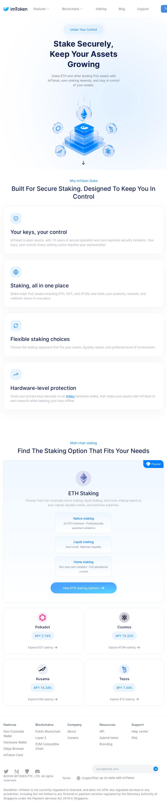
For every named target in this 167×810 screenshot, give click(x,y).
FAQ (134, 738)
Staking (101, 9)
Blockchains (70, 9)
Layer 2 (40, 738)
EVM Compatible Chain (47, 746)
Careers (72, 738)
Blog (122, 9)
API (102, 731)
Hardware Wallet (15, 742)
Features (39, 9)
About (71, 731)
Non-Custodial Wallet (13, 734)
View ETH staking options (81, 588)
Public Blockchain (47, 731)
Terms (66, 778)
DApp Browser (13, 748)
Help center (140, 731)
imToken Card (13, 755)
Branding (106, 744)
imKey (70, 396)
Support (143, 9)
